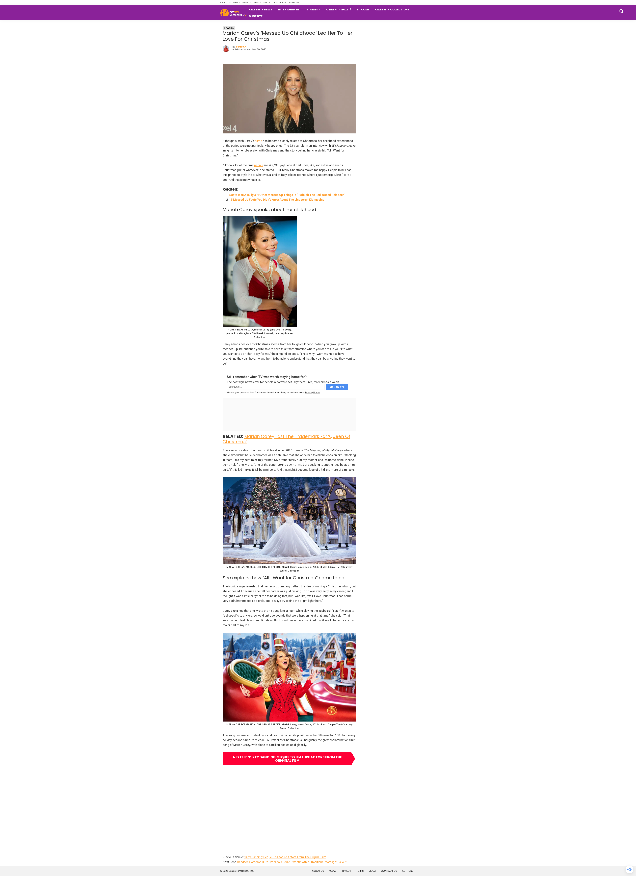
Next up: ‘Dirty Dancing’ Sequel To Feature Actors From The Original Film (287, 759)
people (258, 165)
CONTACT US (279, 2)
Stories (229, 28)
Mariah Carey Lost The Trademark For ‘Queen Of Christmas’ (286, 439)
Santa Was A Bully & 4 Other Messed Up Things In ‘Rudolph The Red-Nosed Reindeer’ (286, 195)
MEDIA (236, 2)
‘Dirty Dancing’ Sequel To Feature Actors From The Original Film (285, 857)
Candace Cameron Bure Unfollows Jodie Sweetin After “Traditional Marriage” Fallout (291, 862)
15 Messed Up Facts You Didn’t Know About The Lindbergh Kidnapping (276, 199)
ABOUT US (225, 2)
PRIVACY (246, 2)
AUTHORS (294, 2)
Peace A (241, 46)
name (258, 141)
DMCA (267, 2)
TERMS (257, 2)
